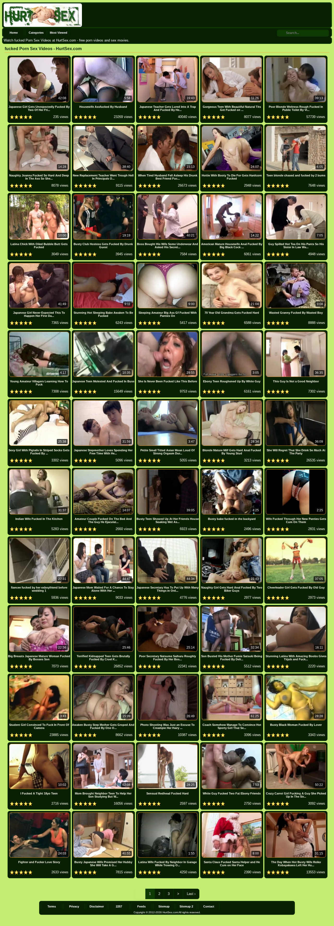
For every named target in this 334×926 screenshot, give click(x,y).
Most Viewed (58, 32)
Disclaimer (97, 906)
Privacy (74, 906)
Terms (51, 906)
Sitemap (164, 906)
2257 (119, 906)
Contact (208, 906)
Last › (191, 894)
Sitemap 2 (186, 906)
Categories (36, 32)
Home (14, 32)
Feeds (141, 906)
